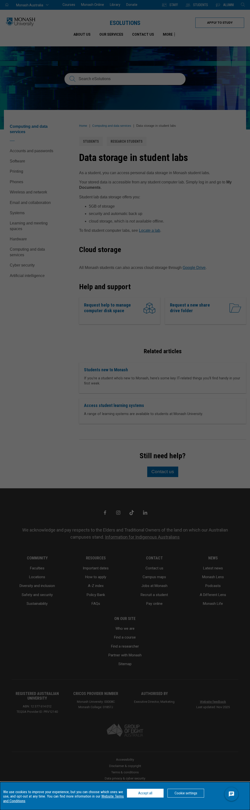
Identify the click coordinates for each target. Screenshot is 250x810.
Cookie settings (186, 793)
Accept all (145, 793)
